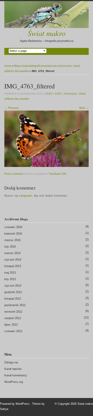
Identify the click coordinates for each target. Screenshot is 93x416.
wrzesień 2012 (13, 311)
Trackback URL (58, 173)
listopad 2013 (12, 266)
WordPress (22, 403)
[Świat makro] (46, 14)
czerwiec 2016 (13, 227)
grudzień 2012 (13, 292)
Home (7, 65)
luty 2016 (10, 246)
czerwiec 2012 (13, 331)
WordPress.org (13, 381)
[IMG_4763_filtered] (46, 138)
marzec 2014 (12, 253)
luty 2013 (10, 279)
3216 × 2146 (53, 93)
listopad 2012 (12, 298)
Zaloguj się (11, 362)
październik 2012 (15, 305)
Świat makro (46, 33)
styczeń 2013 (12, 285)
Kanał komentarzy (15, 375)
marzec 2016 (12, 240)
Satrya (4, 409)
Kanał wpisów (12, 368)
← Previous (11, 107)
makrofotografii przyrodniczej (39, 65)
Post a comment (13, 173)
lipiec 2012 (11, 324)
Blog (17, 65)
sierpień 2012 (12, 318)
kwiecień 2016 (13, 233)
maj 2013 (10, 272)
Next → (84, 107)
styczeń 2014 (12, 259)
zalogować (25, 195)
